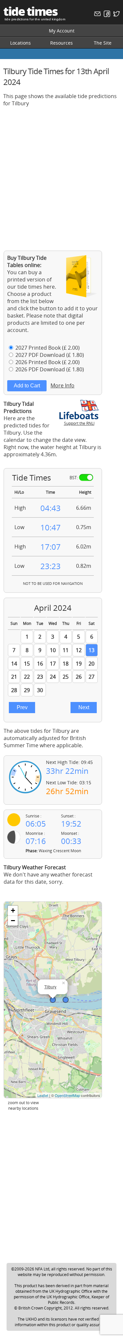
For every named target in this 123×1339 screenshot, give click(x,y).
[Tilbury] (53, 1000)
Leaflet (42, 1095)
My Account (61, 31)
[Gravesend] (66, 1000)
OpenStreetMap (67, 1095)
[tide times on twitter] (116, 15)
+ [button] (13, 910)
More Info (62, 385)
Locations (20, 43)
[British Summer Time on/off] (86, 477)
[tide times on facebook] (106, 15)
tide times (30, 11)
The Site (103, 43)
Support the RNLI (79, 423)
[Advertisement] (61, 173)
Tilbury (50, 986)
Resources (61, 43)
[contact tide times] (96, 15)
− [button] (13, 921)
